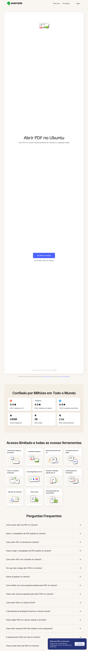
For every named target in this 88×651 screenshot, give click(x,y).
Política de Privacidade (64, 376)
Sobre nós (56, 3)
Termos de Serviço (47, 376)
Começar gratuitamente (79, 644)
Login (78, 3)
